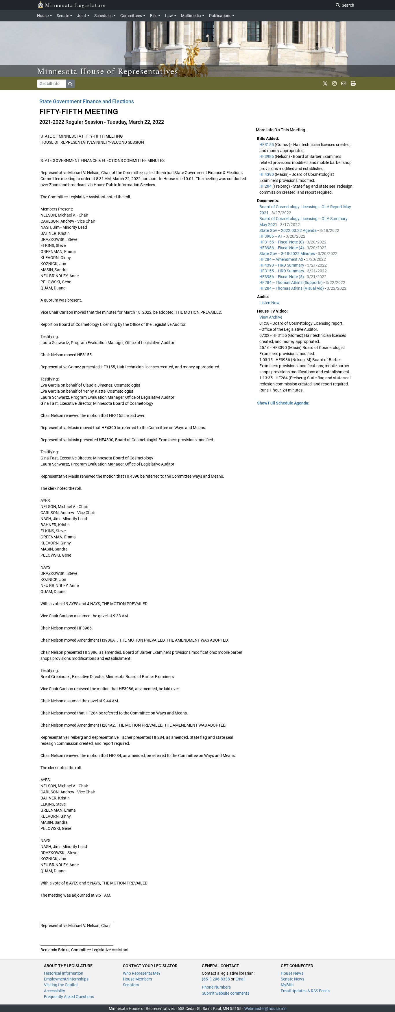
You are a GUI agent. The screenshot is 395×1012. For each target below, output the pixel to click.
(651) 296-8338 (216, 979)
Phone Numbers (216, 987)
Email (240, 979)
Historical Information (63, 973)
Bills (153, 15)
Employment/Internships (66, 979)
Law (169, 15)
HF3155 (267, 144)
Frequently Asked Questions (69, 996)
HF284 (265, 186)
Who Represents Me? (141, 973)
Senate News (292, 979)
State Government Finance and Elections (86, 101)
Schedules (103, 15)
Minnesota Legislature (75, 4)
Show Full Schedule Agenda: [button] (283, 403)
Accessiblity (54, 991)
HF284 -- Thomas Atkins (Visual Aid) (292, 288)
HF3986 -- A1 (271, 236)
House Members (137, 979)
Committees (131, 15)
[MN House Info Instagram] (334, 83)
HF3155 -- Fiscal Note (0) (282, 242)
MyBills (287, 985)
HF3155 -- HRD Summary (282, 271)
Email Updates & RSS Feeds (305, 991)
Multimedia (191, 15)
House (43, 15)
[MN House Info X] (325, 83)
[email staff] (343, 83)
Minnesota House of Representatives (108, 70)
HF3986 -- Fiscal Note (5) (282, 276)
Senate (63, 15)
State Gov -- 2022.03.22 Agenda (288, 230)
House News (292, 973)
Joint (81, 15)
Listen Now (269, 302)
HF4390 (267, 174)
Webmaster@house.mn (265, 1008)
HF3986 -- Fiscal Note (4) (282, 247)
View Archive (270, 317)
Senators (131, 985)
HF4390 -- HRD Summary (282, 265)
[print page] (353, 83)
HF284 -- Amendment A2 (281, 259)
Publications (220, 15)
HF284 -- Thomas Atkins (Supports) (291, 282)
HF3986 (267, 156)
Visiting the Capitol (60, 985)
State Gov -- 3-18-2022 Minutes (287, 253)
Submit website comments (225, 993)
